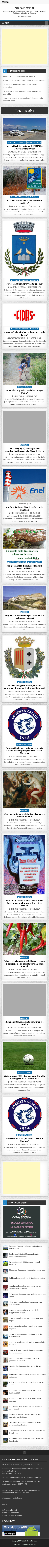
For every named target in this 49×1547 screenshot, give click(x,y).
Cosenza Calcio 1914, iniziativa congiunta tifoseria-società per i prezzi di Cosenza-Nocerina (24, 751)
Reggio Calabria (35, 142)
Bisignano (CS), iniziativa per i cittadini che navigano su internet (24, 616)
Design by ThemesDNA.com (25, 1544)
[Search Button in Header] (46, 23)
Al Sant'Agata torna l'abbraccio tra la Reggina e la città (24, 80)
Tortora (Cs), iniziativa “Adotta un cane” (24, 283)
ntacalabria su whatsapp (12, 1498)
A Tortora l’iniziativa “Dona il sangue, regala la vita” (24, 333)
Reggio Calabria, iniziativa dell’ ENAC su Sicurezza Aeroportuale (24, 147)
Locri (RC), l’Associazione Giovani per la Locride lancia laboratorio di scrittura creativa (24, 903)
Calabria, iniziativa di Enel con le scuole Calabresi (24, 508)
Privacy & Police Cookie (12, 1515)
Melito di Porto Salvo (17, 562)
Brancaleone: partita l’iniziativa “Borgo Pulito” (24, 391)
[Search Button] (24, 1452)
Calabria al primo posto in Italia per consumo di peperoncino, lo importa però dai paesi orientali (24, 964)
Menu (6, 2)
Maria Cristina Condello (19, 454)
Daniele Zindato (19, 396)
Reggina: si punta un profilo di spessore (19, 76)
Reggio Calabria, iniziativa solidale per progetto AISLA (24, 567)
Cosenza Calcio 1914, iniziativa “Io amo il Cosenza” (24, 1139)
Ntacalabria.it (24, 8)
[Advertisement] (24, 46)
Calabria (35, 197)
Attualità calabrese (17, 142)
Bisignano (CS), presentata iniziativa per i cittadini (24, 1023)
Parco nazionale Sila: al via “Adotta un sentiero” (24, 201)
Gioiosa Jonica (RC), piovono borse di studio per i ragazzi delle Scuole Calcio (24, 1077)
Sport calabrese (25, 744)
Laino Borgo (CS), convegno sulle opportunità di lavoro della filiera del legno (24, 449)
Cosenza (35, 280)
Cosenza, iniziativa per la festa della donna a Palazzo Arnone (24, 815)
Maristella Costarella (18, 152)
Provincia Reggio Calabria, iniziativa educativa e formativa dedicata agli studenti (24, 686)
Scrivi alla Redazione (10, 1513)
